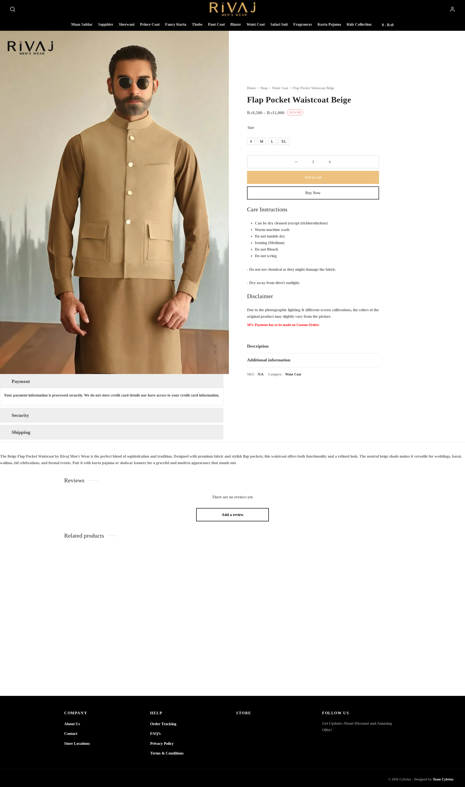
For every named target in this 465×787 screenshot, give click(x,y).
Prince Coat (150, 24)
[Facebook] (325, 739)
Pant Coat (216, 24)
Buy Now (313, 193)
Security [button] (20, 415)
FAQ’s (155, 733)
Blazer (235, 24)
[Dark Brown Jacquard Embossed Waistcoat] (275, 606)
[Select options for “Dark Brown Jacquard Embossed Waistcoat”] (306, 560)
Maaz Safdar (82, 24)
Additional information (268, 360)
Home (251, 88)
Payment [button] (21, 381)
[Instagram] (335, 739)
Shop (264, 88)
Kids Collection (359, 24)
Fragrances (302, 24)
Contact (70, 733)
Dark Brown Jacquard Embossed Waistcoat (275, 668)
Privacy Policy (162, 743)
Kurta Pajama (329, 24)
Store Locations (77, 743)
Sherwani (126, 24)
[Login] (452, 9)
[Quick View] (134, 571)
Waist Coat (256, 24)
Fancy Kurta (175, 24)
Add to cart (313, 177)
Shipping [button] (21, 432)
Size (251, 128)
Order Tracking (163, 724)
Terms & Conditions (167, 753)
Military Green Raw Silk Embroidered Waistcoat (361, 668)
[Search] (13, 9)
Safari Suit (279, 24)
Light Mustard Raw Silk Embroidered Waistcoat (103, 668)
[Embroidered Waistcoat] (189, 606)
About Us (72, 724)
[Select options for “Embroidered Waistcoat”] (220, 560)
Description (258, 346)
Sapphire (105, 24)
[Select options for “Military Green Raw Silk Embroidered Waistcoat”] (392, 560)
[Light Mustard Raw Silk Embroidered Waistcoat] (103, 606)
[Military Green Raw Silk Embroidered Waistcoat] (361, 606)
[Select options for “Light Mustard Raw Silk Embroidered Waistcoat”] (134, 560)
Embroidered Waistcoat (189, 668)
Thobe (197, 24)
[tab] (313, 346)
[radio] (251, 141)
